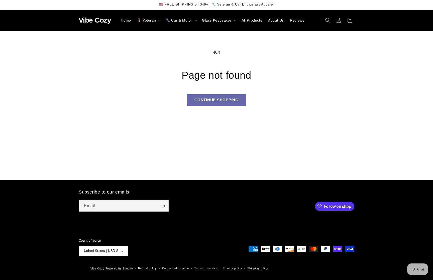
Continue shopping (216, 100)
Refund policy (147, 268)
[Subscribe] (163, 206)
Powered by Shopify (119, 268)
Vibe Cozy (97, 268)
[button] (148, 20)
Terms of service (206, 268)
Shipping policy (257, 268)
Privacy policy (232, 268)
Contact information (175, 268)
